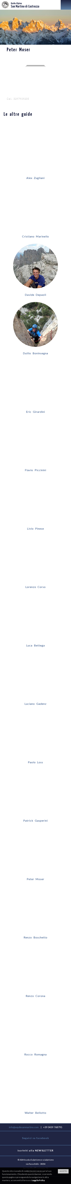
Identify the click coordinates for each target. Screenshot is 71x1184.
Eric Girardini (35, 411)
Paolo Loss (35, 762)
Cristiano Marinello (35, 236)
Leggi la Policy (38, 1180)
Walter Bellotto (35, 1112)
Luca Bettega (35, 645)
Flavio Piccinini (35, 470)
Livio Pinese (35, 528)
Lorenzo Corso (35, 586)
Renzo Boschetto (35, 937)
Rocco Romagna (35, 1054)
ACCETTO (63, 1171)
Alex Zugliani (35, 177)
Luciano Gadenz (35, 703)
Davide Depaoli (35, 294)
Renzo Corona (35, 995)
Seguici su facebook (35, 1138)
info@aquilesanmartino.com (24, 1127)
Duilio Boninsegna (35, 353)
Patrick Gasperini (35, 820)
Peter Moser (35, 879)
